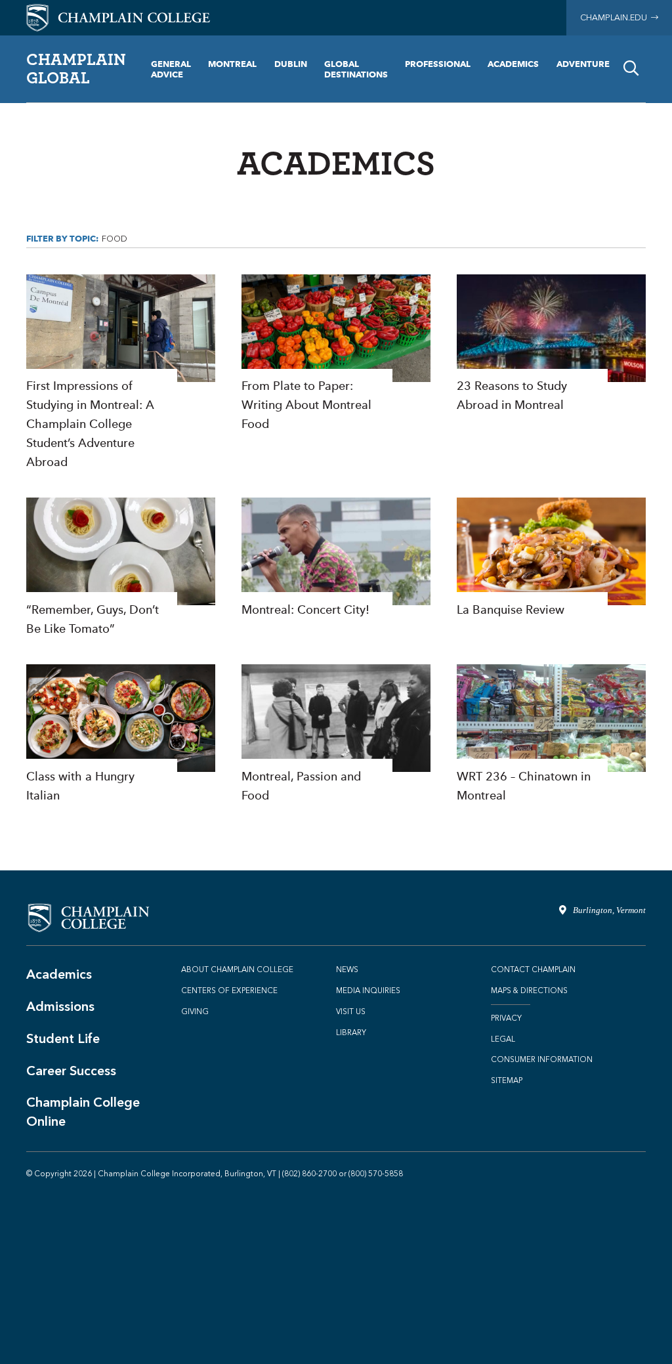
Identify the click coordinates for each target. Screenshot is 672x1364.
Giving (195, 1011)
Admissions (60, 1006)
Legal (503, 1039)
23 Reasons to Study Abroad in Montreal (551, 344)
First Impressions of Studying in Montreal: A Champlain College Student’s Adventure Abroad (120, 372)
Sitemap (506, 1080)
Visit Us (351, 1011)
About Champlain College (237, 969)
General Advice (171, 68)
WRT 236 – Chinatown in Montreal (551, 734)
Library (351, 1032)
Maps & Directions (529, 990)
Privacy (506, 1018)
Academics (513, 63)
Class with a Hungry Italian (120, 734)
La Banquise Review (551, 558)
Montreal (232, 63)
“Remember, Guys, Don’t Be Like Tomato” (120, 568)
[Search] (631, 68)
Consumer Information (542, 1059)
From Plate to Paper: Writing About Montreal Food (336, 354)
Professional (438, 63)
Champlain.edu (615, 17)
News (347, 969)
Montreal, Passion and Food (336, 734)
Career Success (71, 1070)
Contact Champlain (533, 969)
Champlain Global (76, 68)
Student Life (63, 1038)
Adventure (583, 63)
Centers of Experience (229, 990)
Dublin (290, 63)
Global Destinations (356, 68)
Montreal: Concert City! (336, 558)
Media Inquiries (368, 990)
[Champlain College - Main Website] (118, 16)
